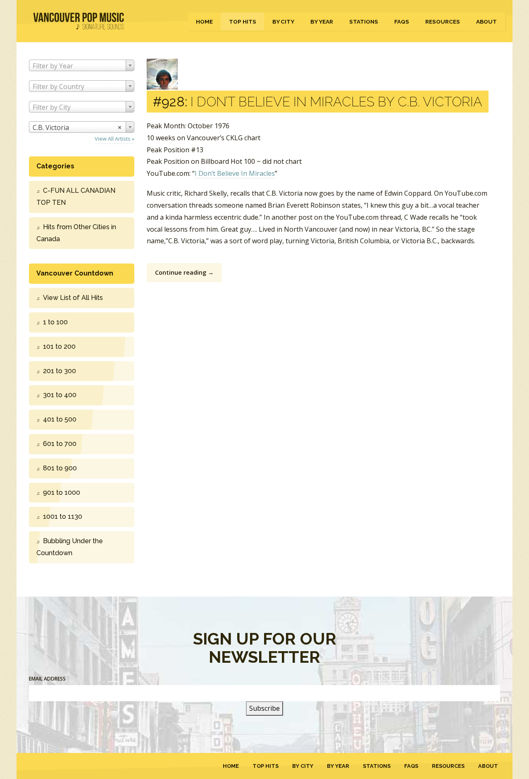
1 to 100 (55, 322)
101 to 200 (59, 346)
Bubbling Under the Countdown (69, 547)
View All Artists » (114, 138)
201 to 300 (59, 371)
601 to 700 (59, 444)
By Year (321, 21)
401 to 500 (59, 419)
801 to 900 (60, 468)
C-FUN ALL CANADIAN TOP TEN (75, 196)
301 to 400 (59, 395)
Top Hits (242, 21)
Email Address (47, 678)
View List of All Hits (73, 298)
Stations (363, 21)
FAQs (401, 21)
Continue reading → (184, 272)
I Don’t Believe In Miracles (235, 173)
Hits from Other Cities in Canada (76, 233)
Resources (442, 21)
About (486, 21)
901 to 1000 (61, 492)
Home (204, 21)
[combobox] (81, 65)
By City (283, 21)
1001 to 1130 (62, 516)
